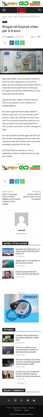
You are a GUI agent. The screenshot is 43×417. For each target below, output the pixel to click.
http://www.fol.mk (21, 233)
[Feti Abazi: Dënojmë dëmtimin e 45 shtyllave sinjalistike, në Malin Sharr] (8, 338)
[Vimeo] (27, 400)
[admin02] (3, 37)
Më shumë (20, 383)
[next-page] (7, 282)
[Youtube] (34, 400)
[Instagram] (15, 400)
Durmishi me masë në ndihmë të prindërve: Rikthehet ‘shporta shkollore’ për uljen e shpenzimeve (28, 374)
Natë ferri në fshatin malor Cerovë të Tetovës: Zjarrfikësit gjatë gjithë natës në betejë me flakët (28, 362)
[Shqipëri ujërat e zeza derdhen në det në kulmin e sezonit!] (8, 264)
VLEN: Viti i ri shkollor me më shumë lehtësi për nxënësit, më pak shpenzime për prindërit (27, 350)
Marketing (31, 408)
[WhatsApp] (22, 42)
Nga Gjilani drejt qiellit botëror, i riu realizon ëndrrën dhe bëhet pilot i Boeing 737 (28, 251)
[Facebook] (12, 42)
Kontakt (26, 410)
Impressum (18, 410)
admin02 (10, 37)
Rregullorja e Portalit (19, 408)
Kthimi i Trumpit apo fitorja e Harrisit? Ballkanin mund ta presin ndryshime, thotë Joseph (11, 199)
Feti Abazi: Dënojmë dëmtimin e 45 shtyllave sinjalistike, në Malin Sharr (27, 337)
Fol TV (9, 408)
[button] (4, 10)
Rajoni (16, 17)
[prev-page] (3, 282)
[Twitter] (17, 42)
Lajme (10, 17)
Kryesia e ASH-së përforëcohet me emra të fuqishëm (32, 196)
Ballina (4, 17)
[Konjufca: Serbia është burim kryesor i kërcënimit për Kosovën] (8, 275)
